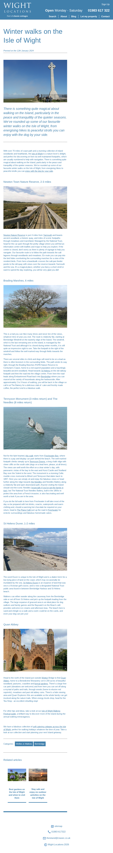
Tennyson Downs (37, 461)
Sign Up (106, 4)
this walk (29, 456)
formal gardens (41, 683)
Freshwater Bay (51, 456)
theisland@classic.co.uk (58, 838)
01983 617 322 (99, 10)
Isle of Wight (37, 154)
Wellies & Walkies (24, 744)
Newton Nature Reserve (14, 235)
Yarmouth (47, 235)
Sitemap (58, 826)
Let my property (88, 16)
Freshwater (53, 510)
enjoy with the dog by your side (39, 171)
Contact (105, 16)
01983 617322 (58, 832)
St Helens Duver (31, 583)
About (63, 16)
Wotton (45, 678)
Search (52, 16)
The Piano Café (24, 510)
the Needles (36, 482)
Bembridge (46, 376)
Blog (73, 16)
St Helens (46, 371)
